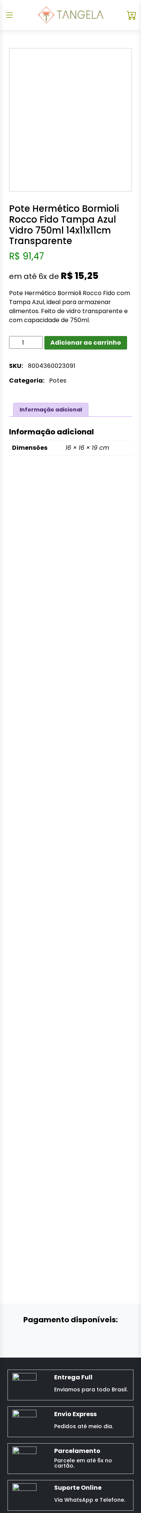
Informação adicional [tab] (51, 409)
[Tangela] (70, 15)
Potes (58, 380)
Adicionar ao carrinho (85, 342)
